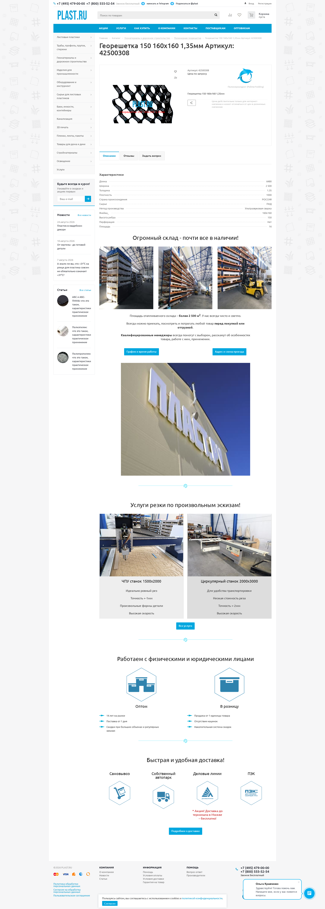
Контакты (190, 28)
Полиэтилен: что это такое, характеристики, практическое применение (82, 334)
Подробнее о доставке (185, 831)
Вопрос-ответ (194, 871)
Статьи (103, 878)
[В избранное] (175, 71)
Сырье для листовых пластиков (69, 96)
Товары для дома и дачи (71, 144)
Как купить (142, 28)
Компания (106, 867)
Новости (104, 875)
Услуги (121, 28)
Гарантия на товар (153, 882)
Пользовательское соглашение (71, 895)
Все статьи (85, 289)
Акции (103, 28)
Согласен (109, 903)
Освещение (63, 161)
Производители (196, 875)
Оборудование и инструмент (66, 83)
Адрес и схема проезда (229, 351)
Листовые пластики (68, 37)
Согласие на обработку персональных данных (66, 891)
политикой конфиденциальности (202, 898)
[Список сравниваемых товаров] (230, 16)
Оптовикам (242, 28)
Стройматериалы (67, 152)
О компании (166, 28)
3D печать (62, 127)
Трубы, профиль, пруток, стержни (71, 47)
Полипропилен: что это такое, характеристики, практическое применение (82, 361)
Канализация (64, 118)
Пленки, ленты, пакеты (70, 135)
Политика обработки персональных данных (66, 885)
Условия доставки (153, 878)
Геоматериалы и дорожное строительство (72, 59)
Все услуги (185, 625)
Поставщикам (216, 28)
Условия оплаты (152, 875)
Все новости (84, 214)
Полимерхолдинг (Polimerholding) (246, 86)
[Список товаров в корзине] (259, 17)
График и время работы (141, 351)
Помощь (193, 867)
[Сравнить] (175, 77)
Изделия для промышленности (67, 71)
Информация (152, 867)
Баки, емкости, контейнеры (65, 108)
